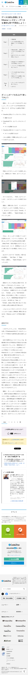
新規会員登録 (14, 559)
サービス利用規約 (10, 658)
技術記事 (3, 28)
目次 (14, 34)
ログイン (12, 443)
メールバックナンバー (14, 555)
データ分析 (9, 28)
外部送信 (8, 663)
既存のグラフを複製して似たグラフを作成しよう (18, 76)
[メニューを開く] (2, 2)
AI (6, 6)
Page (5, 42)
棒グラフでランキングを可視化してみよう (18, 56)
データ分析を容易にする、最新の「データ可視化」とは (18, 43)
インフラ (25, 6)
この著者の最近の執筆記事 (16, 501)
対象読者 (14, 39)
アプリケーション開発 (15, 6)
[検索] (3, 6)
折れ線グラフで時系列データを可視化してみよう (18, 62)
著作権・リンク (9, 649)
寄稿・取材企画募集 (8, 598)
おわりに (14, 86)
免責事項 (8, 653)
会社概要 (8, 655)
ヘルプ (7, 647)
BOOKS (18, 612)
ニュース (4, 605)
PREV (4, 422)
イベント (4, 612)
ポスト (18, 448)
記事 (17, 605)
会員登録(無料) (16, 439)
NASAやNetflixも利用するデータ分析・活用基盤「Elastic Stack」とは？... (14, 464)
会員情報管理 (9, 651)
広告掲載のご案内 (21, 598)
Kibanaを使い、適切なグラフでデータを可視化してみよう (18, 51)
